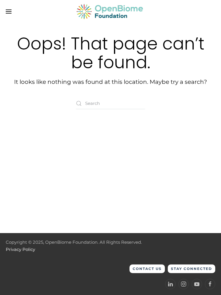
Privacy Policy (20, 249)
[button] (9, 11)
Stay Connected (191, 268)
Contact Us (147, 268)
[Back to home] (110, 11)
